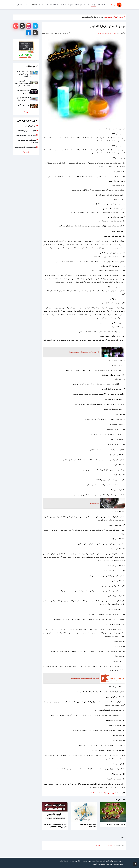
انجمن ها (86, 4)
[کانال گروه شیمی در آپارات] (15, 26)
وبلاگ (93, 4)
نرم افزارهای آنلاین (76, 4)
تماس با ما (41, 4)
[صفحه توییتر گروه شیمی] (35, 32)
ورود (27, 4)
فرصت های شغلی (53, 4)
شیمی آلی (100, 33)
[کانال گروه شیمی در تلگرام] (35, 26)
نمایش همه (26, 112)
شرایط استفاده (63, 861)
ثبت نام (19, 4)
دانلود (64, 4)
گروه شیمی (121, 17)
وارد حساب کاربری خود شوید (103, 845)
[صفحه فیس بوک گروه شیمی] (28, 32)
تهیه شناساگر (102, 793)
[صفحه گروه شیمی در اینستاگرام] (28, 26)
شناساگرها (94, 793)
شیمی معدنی (108, 17)
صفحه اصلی (101, 4)
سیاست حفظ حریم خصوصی (77, 861)
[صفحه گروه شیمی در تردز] (22, 26)
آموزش (105, 33)
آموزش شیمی (112, 793)
